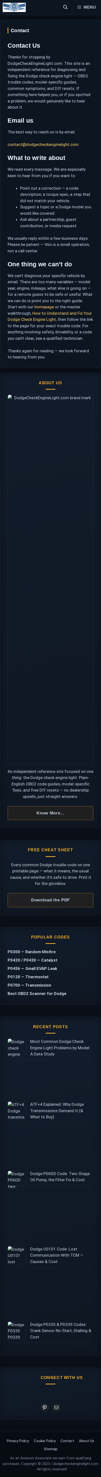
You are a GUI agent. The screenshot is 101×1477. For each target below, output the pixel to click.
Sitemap (50, 1449)
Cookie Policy (45, 1441)
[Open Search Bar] (65, 7)
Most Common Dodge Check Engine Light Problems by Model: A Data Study (60, 1047)
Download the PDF (50, 900)
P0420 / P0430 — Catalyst (32, 960)
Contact (67, 1441)
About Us (86, 1441)
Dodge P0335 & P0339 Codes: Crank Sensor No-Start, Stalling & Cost (60, 1330)
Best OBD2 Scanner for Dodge (37, 993)
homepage (44, 306)
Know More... (50, 813)
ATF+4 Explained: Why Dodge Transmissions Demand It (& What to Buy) (57, 1110)
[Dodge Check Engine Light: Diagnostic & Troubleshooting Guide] (14, 7)
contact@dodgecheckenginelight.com (43, 144)
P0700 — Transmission (29, 985)
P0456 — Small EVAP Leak (32, 968)
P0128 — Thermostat (28, 976)
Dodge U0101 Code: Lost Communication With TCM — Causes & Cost (56, 1255)
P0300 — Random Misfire (32, 951)
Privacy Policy (18, 1441)
